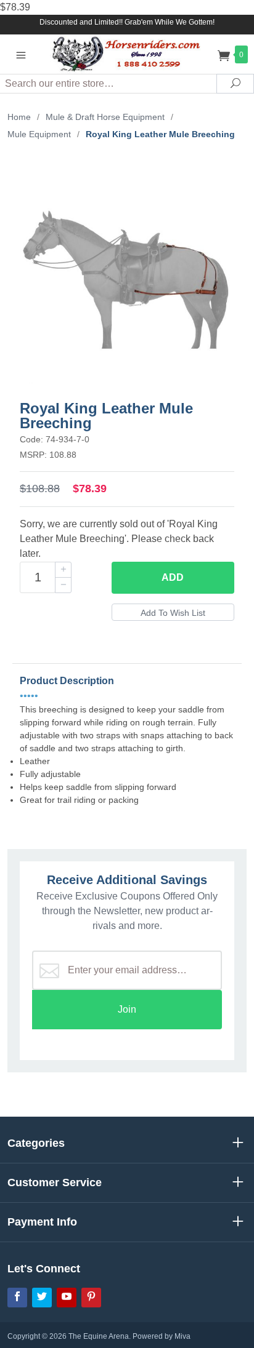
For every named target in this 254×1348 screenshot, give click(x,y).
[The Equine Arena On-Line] (127, 54)
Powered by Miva (161, 1336)
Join (127, 1009)
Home (19, 117)
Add (173, 577)
